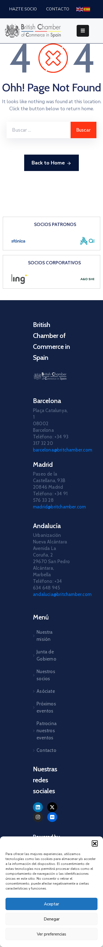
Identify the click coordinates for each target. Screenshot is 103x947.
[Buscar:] (39, 130)
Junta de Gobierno (46, 655)
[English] (79, 9)
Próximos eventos (46, 707)
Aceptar (51, 904)
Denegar (52, 919)
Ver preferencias (51, 934)
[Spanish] (87, 9)
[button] (95, 843)
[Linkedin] (38, 807)
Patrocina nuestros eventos (47, 730)
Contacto (46, 750)
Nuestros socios (46, 675)
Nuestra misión (44, 635)
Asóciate (46, 691)
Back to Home (48, 163)
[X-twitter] (52, 807)
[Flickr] (52, 817)
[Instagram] (38, 817)
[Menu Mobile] (83, 31)
